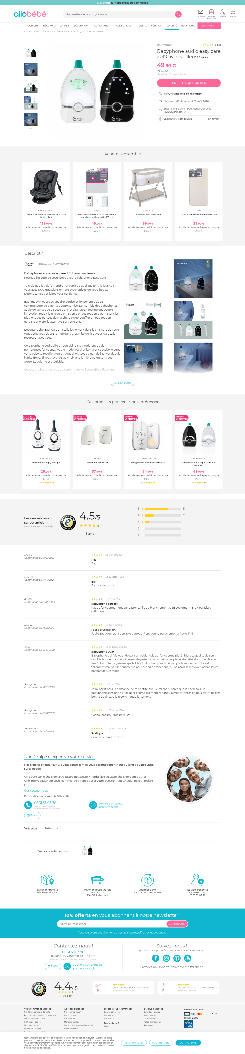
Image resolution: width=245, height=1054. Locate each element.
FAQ (106, 1026)
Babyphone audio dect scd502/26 (148, 462)
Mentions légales (71, 1022)
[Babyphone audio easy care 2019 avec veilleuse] (87, 850)
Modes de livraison (32, 1025)
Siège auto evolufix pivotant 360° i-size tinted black (46, 215)
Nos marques (70, 1019)
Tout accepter (188, 1042)
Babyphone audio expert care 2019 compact (199, 463)
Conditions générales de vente (37, 1012)
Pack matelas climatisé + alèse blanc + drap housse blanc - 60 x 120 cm (97, 215)
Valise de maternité (152, 1022)
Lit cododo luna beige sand (148, 214)
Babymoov (164, 44)
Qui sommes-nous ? (72, 1012)
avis (218, 45)
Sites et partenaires (112, 1012)
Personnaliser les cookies (34, 1019)
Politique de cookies (32, 1022)
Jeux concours (150, 1019)
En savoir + (214, 118)
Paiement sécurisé (193, 1009)
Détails (204, 57)
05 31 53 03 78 (198, 895)
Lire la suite (122, 382)
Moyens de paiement (33, 1029)
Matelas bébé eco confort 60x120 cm (198, 214)
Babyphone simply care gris (46, 462)
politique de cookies (40, 1048)
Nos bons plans (70, 1015)
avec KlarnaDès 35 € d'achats (97, 892)
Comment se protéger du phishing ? (80, 1025)
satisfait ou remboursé (147, 891)
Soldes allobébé (71, 1029)
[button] (166, 71)
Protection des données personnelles (40, 1015)
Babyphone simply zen (97, 462)
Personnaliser (134, 1042)
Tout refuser (161, 1042)
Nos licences (109, 1019)
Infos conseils (150, 1015)
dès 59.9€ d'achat (47, 891)
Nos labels (108, 1015)
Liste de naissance (152, 1012)
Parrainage (149, 1025)
